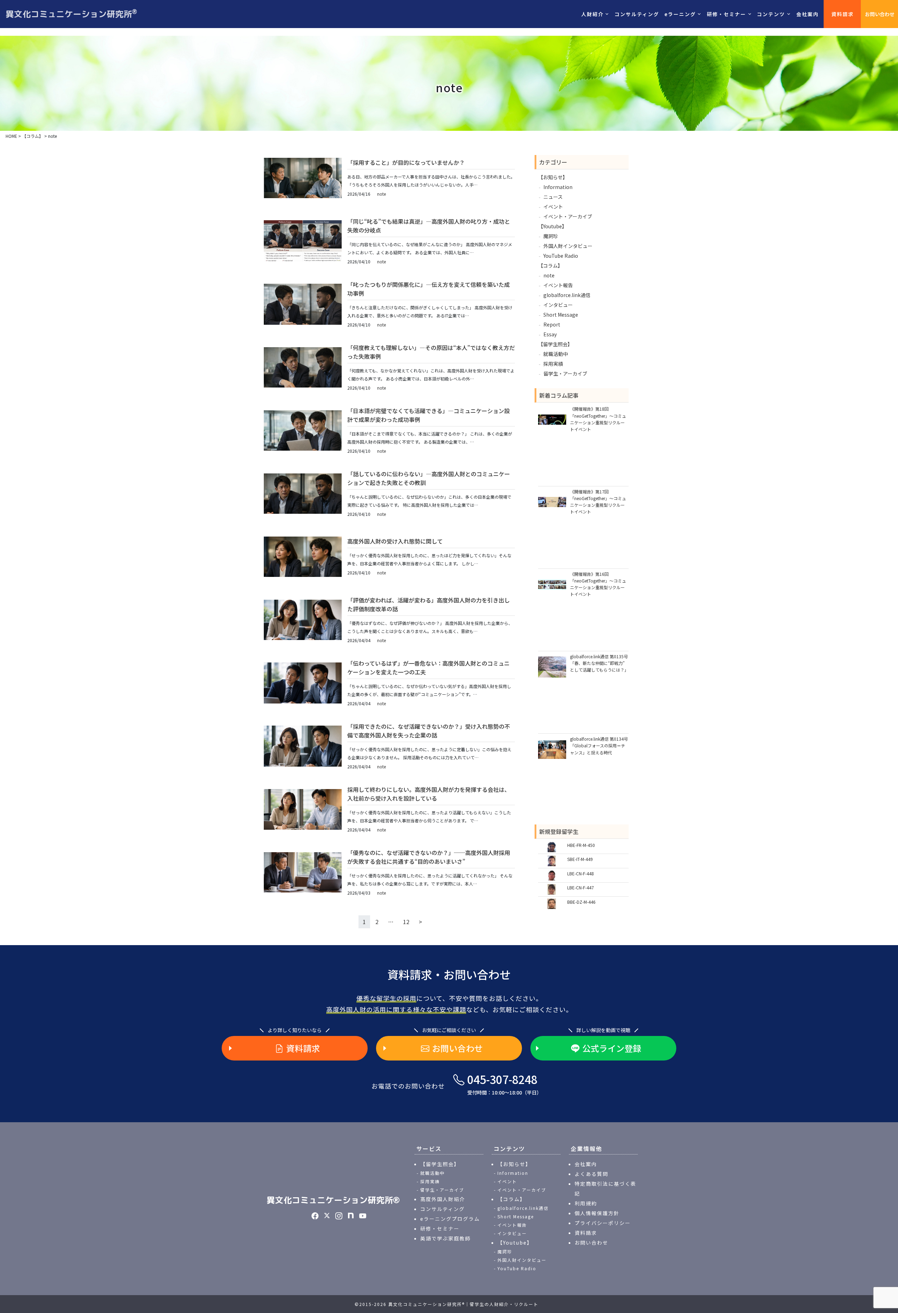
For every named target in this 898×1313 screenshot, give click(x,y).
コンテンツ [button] (771, 14)
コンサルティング (637, 14)
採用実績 (553, 363)
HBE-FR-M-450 (581, 845)
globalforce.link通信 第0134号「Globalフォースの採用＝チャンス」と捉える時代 (599, 745)
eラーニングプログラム (450, 1218)
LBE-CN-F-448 (580, 873)
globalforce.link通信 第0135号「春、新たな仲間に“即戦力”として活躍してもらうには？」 (599, 663)
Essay (550, 334)
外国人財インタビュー (567, 245)
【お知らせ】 (553, 177)
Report (551, 324)
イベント (553, 206)
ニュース (553, 196)
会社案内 (807, 14)
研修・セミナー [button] (726, 14)
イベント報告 (558, 285)
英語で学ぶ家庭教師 (445, 1238)
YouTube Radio (560, 255)
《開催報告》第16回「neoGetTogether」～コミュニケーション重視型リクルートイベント (598, 584)
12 (406, 921)
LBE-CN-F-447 (580, 887)
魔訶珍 (550, 236)
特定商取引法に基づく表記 (605, 1188)
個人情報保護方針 (597, 1213)
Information (557, 186)
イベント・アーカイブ (567, 216)
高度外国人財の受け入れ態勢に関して (395, 541)
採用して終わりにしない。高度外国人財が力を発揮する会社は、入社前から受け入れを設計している (428, 794)
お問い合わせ (879, 14)
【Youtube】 (552, 226)
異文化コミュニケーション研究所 (71, 13)
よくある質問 (591, 1173)
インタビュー (558, 304)
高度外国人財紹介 (442, 1199)
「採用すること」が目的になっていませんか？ (406, 162)
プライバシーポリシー (603, 1222)
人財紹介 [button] (592, 14)
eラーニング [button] (680, 14)
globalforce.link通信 (566, 294)
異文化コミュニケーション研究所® (333, 1200)
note (381, 194)
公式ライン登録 (611, 1048)
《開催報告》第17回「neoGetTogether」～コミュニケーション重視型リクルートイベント (598, 502)
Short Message (560, 314)
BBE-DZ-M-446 (581, 902)
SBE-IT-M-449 (580, 859)
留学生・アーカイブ (565, 373)
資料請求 (842, 14)
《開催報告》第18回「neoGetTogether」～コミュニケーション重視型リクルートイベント (598, 419)
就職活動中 (555, 353)
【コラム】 (550, 265)
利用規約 (586, 1203)
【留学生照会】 (555, 344)
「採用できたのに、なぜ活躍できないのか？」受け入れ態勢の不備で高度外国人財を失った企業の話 (428, 731)
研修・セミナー (440, 1228)
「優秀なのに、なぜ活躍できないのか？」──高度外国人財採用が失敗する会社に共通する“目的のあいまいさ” (428, 857)
